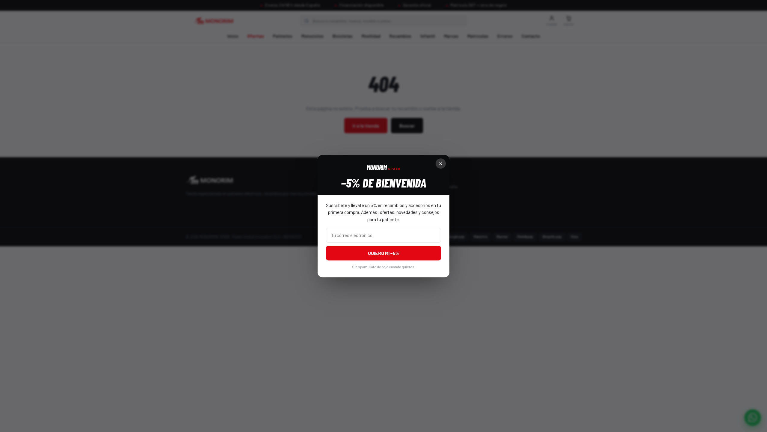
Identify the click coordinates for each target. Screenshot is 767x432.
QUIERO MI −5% (383, 253)
